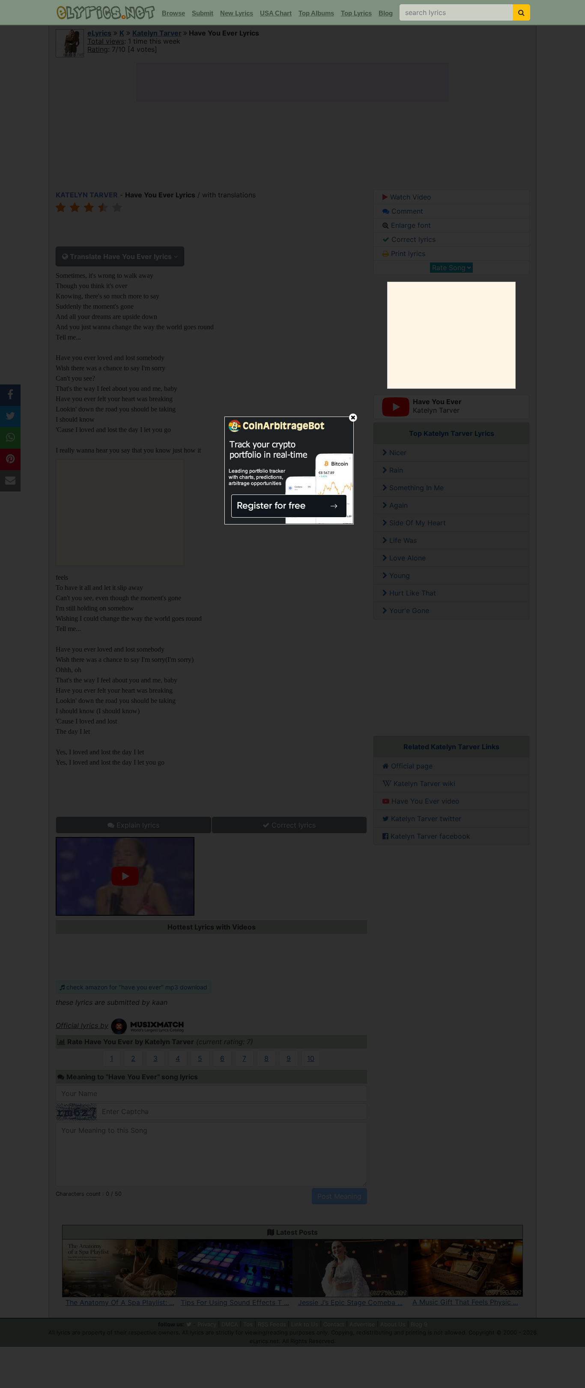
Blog (386, 13)
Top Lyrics (356, 13)
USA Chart (276, 13)
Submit (202, 13)
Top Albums (316, 13)
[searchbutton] (521, 12)
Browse (173, 13)
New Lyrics (236, 13)
